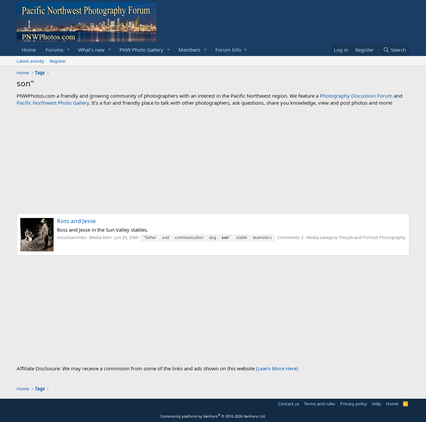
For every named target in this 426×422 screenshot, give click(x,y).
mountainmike (71, 237)
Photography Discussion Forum (356, 95)
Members (189, 49)
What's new (91, 49)
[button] (68, 50)
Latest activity (30, 61)
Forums (54, 49)
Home (29, 49)
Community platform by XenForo (213, 416)
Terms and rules (319, 404)
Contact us (288, 404)
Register (58, 61)
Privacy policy (353, 404)
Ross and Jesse (76, 221)
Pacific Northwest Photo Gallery (53, 102)
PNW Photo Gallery (141, 49)
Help (376, 404)
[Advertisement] (213, 160)
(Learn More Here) (277, 368)
